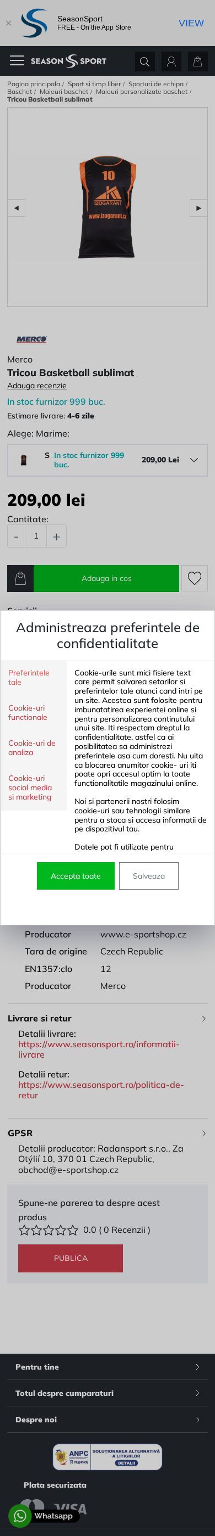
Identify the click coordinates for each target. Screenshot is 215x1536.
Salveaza (149, 876)
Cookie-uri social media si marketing (30, 788)
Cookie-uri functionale (27, 712)
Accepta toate (76, 876)
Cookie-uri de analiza (32, 748)
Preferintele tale (29, 677)
